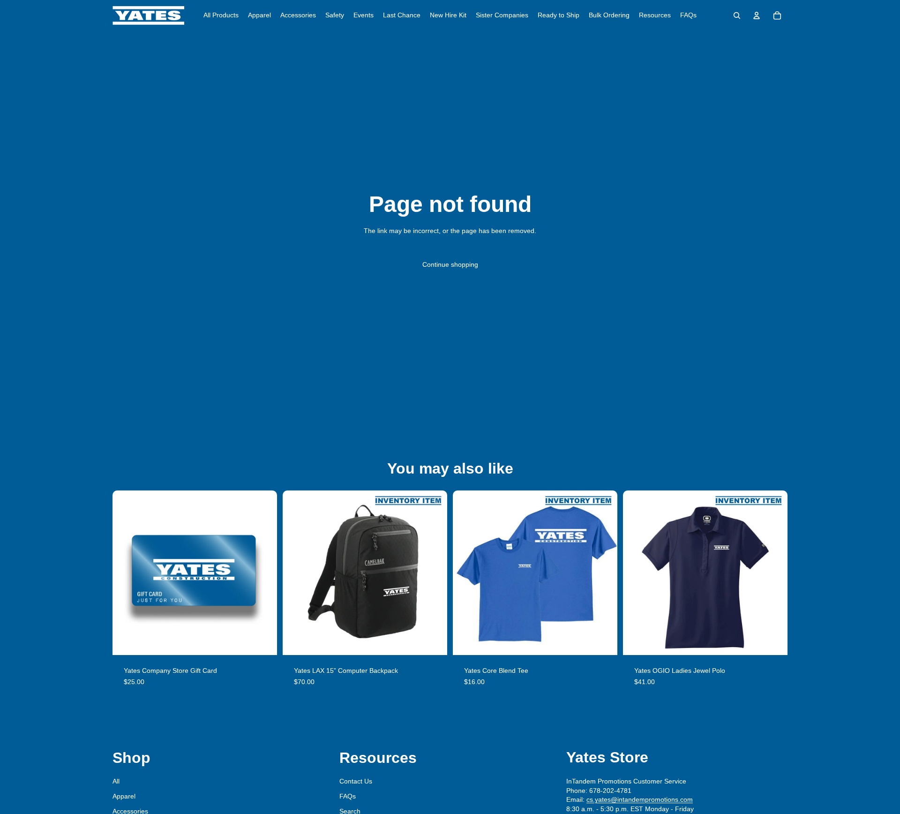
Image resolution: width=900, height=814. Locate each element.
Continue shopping (450, 264)
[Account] (756, 15)
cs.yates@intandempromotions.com (639, 799)
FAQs (347, 796)
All (116, 781)
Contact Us (355, 781)
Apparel (123, 796)
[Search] (737, 15)
